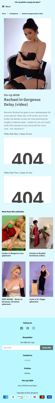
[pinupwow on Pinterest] (27, 329)
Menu (7, 6)
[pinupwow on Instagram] (33, 329)
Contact (27, 360)
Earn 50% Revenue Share (27, 386)
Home (4, 14)
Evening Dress (13, 14)
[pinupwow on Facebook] (21, 329)
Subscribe (46, 347)
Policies (27, 373)
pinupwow (34, 393)
